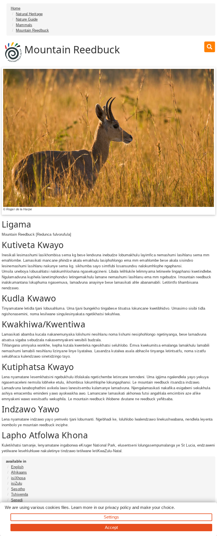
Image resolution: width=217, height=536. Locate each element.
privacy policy (118, 507)
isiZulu (16, 483)
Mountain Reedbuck (32, 30)
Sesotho (18, 489)
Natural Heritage (29, 14)
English (17, 467)
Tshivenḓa (19, 494)
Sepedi (17, 500)
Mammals (24, 25)
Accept (111, 527)
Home (15, 8)
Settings (111, 517)
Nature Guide (27, 19)
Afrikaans (19, 472)
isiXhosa (18, 478)
